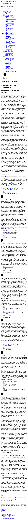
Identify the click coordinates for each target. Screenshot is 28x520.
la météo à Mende (10, 58)
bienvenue (8, 12)
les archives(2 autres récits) (9, 49)
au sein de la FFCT (10, 59)
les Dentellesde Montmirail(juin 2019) (9, 28)
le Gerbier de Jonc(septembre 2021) (10, 17)
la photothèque (9, 54)
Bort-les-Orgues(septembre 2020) (10, 22)
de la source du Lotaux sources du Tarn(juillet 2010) (10, 46)
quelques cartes (9, 68)
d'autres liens (9, 70)
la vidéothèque (9, 55)
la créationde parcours (9, 64)
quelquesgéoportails (8, 66)
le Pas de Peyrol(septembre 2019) (10, 25)
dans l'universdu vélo (9, 61)
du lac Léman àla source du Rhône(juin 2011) (10, 42)
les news (8, 13)
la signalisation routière (11, 71)
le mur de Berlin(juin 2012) (10, 39)
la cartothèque (9, 53)
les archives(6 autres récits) (9, 31)
